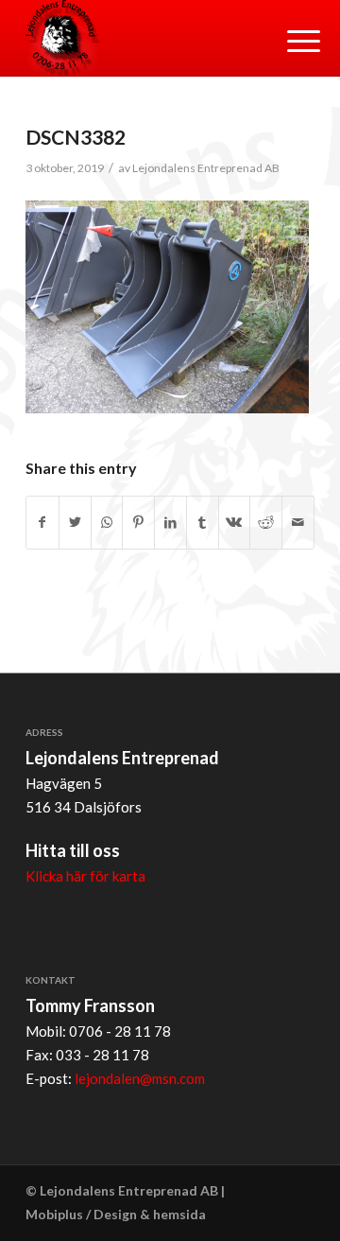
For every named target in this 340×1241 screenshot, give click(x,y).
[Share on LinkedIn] (170, 523)
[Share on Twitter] (75, 523)
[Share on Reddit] (265, 523)
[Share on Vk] (234, 523)
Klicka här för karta (85, 875)
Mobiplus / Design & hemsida (116, 1214)
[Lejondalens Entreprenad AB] (141, 38)
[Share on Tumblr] (202, 523)
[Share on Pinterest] (138, 523)
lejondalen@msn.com (140, 1078)
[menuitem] (289, 40)
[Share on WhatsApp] (107, 523)
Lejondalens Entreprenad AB (206, 168)
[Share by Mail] (298, 523)
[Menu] (289, 40)
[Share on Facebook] (42, 523)
